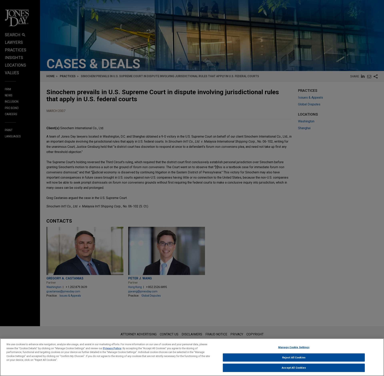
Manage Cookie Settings (293, 347)
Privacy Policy (112, 348)
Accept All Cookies (294, 367)
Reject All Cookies (293, 357)
